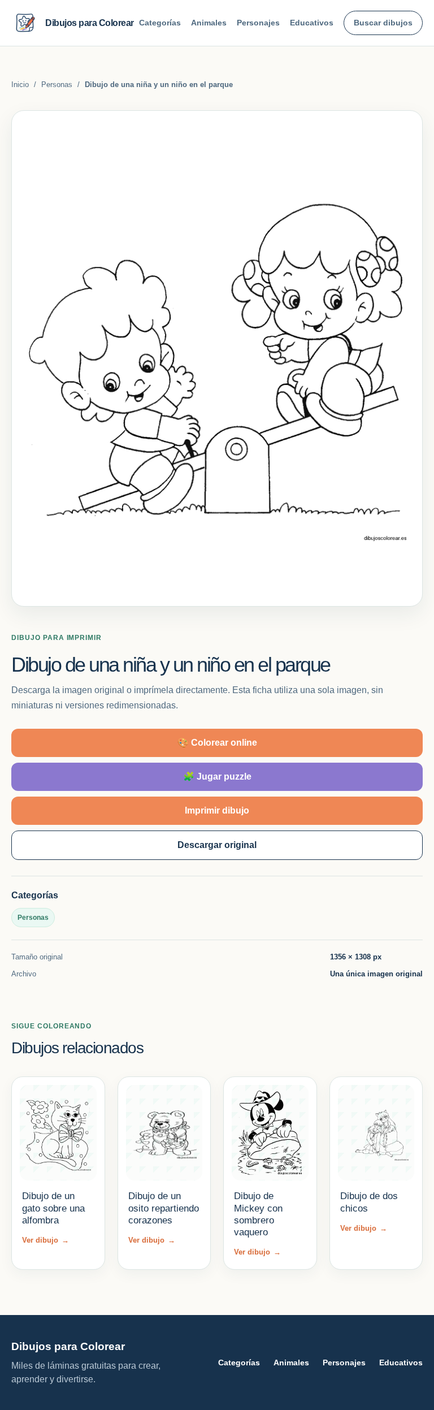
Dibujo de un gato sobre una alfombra (53, 1208)
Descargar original (217, 845)
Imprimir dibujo (217, 810)
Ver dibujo (45, 1240)
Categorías (160, 22)
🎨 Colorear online (217, 742)
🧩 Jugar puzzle (217, 776)
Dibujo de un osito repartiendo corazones (163, 1208)
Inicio (20, 84)
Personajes (258, 22)
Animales (209, 22)
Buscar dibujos (383, 22)
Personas (56, 84)
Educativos (311, 22)
